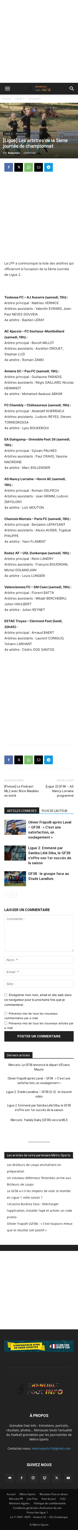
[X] (18, 167)
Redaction (14, 152)
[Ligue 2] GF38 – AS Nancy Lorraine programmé (60, 791)
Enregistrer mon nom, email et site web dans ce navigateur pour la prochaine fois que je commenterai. (38, 999)
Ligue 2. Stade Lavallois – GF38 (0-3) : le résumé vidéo (39, 1094)
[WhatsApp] (28, 167)
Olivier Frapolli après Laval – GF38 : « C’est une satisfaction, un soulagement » (39, 1081)
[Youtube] (68, 1478)
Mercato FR (16, 1499)
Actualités (35, 98)
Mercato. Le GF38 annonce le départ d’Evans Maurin (39, 1067)
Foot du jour (49, 1499)
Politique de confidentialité (50, 1503)
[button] (7, 89)
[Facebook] (8, 167)
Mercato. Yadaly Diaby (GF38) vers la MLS (39, 1120)
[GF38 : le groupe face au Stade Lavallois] (15, 878)
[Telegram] (48, 167)
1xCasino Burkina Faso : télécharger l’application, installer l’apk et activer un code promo (39, 1210)
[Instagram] (33, 1478)
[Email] (38, 167)
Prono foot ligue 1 (37, 1512)
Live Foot (32, 1499)
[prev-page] (7, 895)
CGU (63, 1499)
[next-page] (14, 895)
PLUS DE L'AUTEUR (54, 811)
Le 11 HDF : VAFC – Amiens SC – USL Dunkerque (39, 1517)
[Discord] (9, 1478)
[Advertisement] (39, 41)
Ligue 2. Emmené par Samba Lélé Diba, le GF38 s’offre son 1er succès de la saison (39, 1108)
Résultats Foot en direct (54, 1494)
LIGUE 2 (19, 98)
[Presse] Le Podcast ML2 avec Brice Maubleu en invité (21, 791)
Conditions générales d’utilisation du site (37, 1508)
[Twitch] (45, 1478)
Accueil (6, 98)
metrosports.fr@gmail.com (51, 1448)
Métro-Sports (28, 1494)
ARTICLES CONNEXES (22, 811)
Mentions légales (19, 1503)
